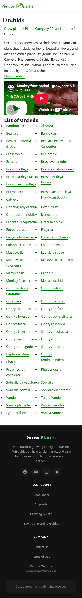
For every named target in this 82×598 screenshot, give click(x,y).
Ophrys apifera (52, 309)
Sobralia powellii (18, 390)
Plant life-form (62, 28)
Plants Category (37, 28)
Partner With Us (41, 568)
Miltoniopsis (15, 273)
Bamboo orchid (17, 126)
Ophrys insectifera (20, 331)
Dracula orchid (52, 222)
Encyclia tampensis (20, 237)
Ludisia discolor (52, 252)
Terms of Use (41, 556)
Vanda (11, 397)
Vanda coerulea (52, 405)
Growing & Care (41, 514)
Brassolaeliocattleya (21, 184)
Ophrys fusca (16, 324)
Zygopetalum (16, 413)
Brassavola (14, 154)
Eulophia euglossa (19, 245)
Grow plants (13, 28)
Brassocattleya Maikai (22, 177)
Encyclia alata (16, 229)
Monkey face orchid (20, 280)
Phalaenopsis (51, 369)
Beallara (12, 133)
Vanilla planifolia (18, 405)
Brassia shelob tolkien (57, 169)
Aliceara (47, 126)
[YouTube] (35, 472)
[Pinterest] (25, 472)
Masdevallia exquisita (57, 260)
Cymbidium (49, 207)
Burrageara (14, 192)
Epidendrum (50, 245)
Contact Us (41, 547)
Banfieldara (49, 133)
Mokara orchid (52, 280)
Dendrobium (50, 214)
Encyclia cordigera (54, 237)
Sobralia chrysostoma (22, 382)
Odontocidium (52, 288)
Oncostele (13, 301)
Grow (41, 437)
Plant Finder (41, 495)
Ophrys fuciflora (53, 324)
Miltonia (47, 273)
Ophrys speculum (54, 346)
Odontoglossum (53, 301)
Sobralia (47, 382)
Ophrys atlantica (18, 309)
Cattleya (12, 199)
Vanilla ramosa (52, 413)
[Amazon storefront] (57, 472)
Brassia (11, 161)
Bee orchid (49, 154)
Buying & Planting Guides (41, 523)
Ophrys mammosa (20, 339)
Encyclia (47, 229)
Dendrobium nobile (21, 214)
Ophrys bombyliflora (56, 316)
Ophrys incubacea (54, 331)
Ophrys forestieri (19, 316)
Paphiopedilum (17, 354)
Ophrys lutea (50, 339)
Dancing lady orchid (21, 207)
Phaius (11, 362)
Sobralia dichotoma (55, 390)
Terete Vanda (51, 397)
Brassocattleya (17, 169)
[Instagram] (46, 472)
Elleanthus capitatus (21, 222)
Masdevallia (15, 252)
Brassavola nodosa (55, 161)
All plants (41, 504)
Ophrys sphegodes (20, 346)
